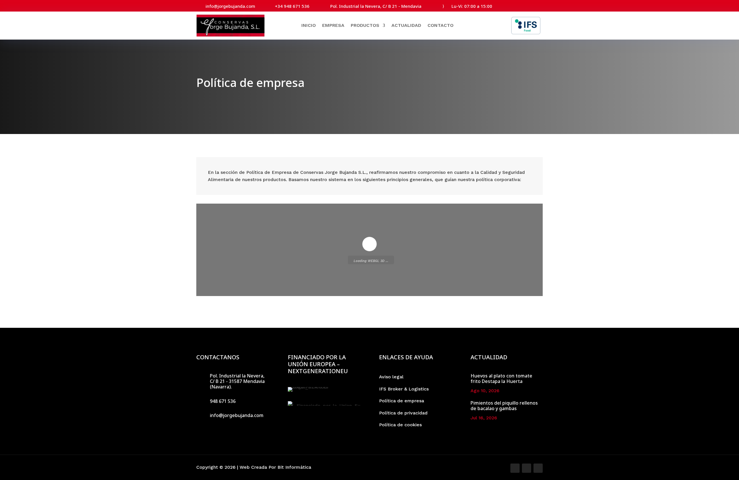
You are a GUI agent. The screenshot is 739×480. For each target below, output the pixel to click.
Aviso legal (391, 376)
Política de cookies (400, 424)
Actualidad (406, 25)
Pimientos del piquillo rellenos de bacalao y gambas (504, 406)
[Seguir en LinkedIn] (539, 5)
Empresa (333, 25)
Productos (365, 25)
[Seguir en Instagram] (528, 5)
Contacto (441, 25)
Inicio (308, 25)
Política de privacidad (403, 413)
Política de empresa (401, 400)
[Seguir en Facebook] (518, 5)
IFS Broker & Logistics (404, 389)
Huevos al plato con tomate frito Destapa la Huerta (501, 378)
